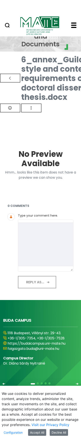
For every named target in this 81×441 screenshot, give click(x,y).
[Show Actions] (31, 108)
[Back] (10, 78)
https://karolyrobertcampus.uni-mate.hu (36, 346)
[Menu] (74, 25)
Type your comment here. (38, 215)
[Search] (7, 25)
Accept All (37, 432)
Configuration (13, 432)
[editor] (45, 244)
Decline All (59, 432)
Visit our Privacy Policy (50, 425)
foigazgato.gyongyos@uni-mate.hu (37, 353)
